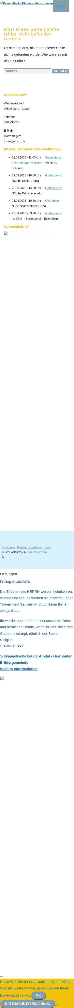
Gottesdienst (53, 175)
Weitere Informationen (18, 669)
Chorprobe (52, 200)
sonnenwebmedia (37, 551)
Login (47, 547)
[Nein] (56, 1004)
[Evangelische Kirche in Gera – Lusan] (26, 3)
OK (38, 995)
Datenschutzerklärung (29, 547)
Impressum (8, 547)
